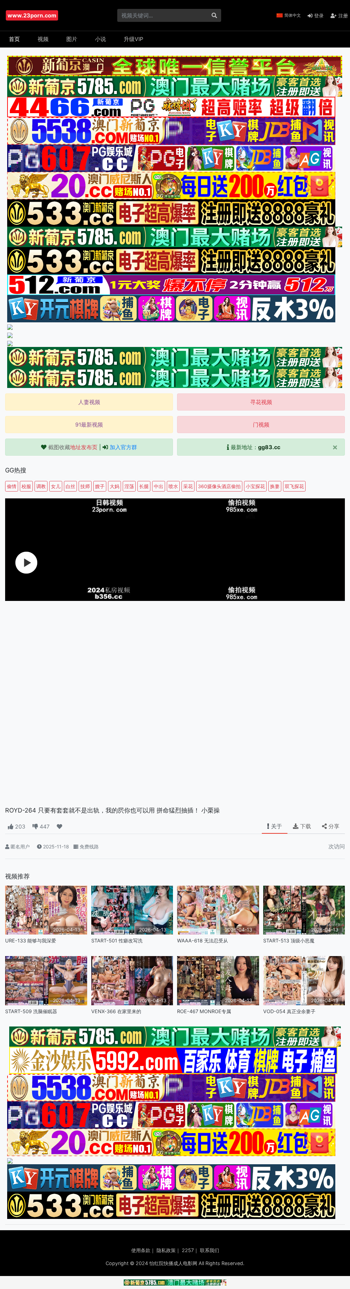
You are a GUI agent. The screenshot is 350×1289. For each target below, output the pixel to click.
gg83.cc (269, 447)
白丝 (70, 486)
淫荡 (129, 486)
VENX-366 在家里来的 (116, 1011)
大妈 (114, 486)
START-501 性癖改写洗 (117, 940)
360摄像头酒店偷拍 (219, 486)
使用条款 (140, 1250)
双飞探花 (294, 486)
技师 (85, 486)
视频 (43, 39)
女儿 (55, 486)
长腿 (144, 486)
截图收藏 (72, 447)
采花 (188, 486)
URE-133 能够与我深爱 (30, 940)
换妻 (275, 486)
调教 (41, 486)
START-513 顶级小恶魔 (288, 940)
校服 (26, 486)
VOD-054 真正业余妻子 (289, 1011)
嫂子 (100, 486)
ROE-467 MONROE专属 (204, 1011)
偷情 (11, 486)
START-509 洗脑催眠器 (31, 1011)
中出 (158, 486)
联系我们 (209, 1250)
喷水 (173, 486)
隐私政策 (166, 1250)
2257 (188, 1250)
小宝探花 (255, 486)
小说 (100, 39)
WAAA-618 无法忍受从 (202, 940)
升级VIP (133, 39)
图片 (71, 39)
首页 (14, 39)
